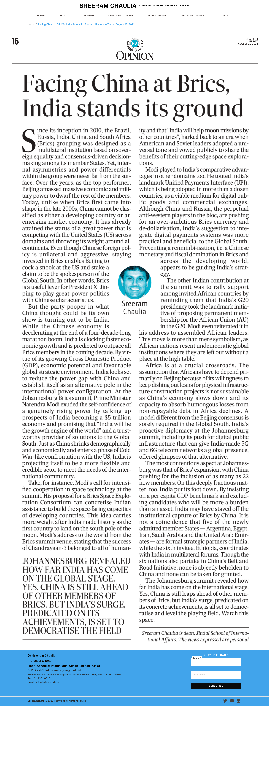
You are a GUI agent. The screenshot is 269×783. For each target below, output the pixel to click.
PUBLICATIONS (157, 15)
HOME (41, 15)
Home (31, 24)
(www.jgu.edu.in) (71, 670)
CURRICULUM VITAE (120, 15)
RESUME (88, 15)
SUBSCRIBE (216, 685)
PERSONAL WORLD (193, 15)
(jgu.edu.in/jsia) (89, 665)
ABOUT (63, 15)
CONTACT (226, 15)
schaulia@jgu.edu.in (47, 682)
